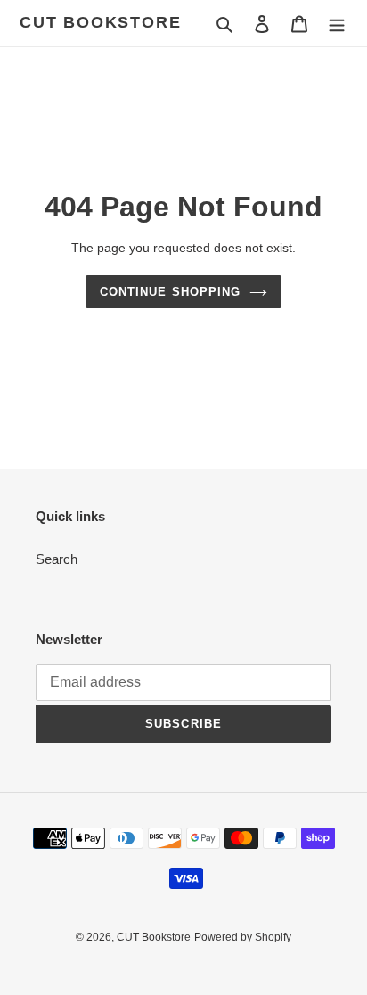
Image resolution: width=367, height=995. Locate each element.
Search (56, 559)
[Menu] (336, 23)
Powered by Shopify (242, 937)
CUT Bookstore (100, 22)
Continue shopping (170, 291)
